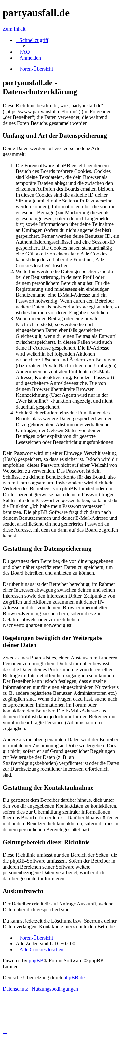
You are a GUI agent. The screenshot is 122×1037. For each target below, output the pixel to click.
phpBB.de (74, 977)
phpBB (36, 960)
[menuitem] (23, 52)
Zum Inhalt (14, 29)
